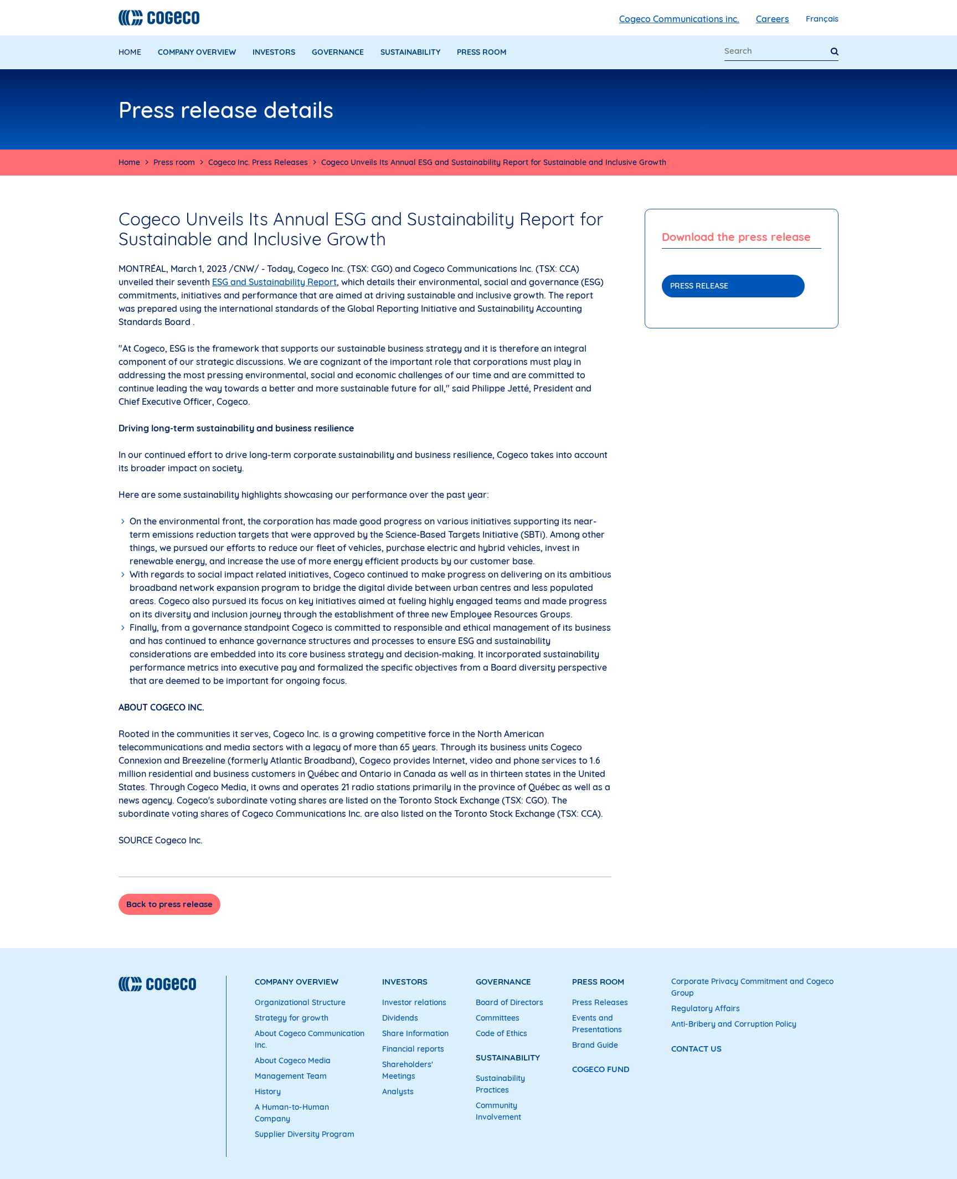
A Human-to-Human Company (292, 1113)
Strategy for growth (291, 1018)
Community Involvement (498, 1111)
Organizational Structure (300, 1002)
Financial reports (413, 1049)
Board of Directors (509, 1002)
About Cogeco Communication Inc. (309, 1039)
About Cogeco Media (293, 1060)
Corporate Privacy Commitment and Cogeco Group (752, 987)
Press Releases (600, 1002)
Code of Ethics (501, 1033)
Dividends (400, 1018)
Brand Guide (595, 1045)
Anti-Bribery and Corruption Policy (733, 1024)
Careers (772, 18)
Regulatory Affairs (705, 1008)
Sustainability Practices (500, 1084)
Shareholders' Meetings (407, 1070)
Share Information (415, 1033)
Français (822, 18)
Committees (497, 1018)
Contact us (696, 1048)
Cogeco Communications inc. (679, 18)
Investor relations (414, 1002)
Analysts (398, 1091)
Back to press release (169, 904)
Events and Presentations (597, 1023)
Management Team (291, 1076)
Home (130, 52)
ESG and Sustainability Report (274, 281)
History (268, 1091)
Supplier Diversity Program (304, 1134)
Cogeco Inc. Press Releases (258, 162)
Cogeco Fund (601, 1069)
